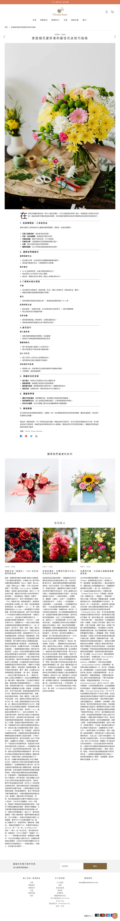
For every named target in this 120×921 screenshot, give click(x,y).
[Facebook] (21, 436)
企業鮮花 (60, 893)
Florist (27, 431)
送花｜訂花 (60, 906)
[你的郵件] (71, 866)
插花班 (60, 890)
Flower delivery (36, 431)
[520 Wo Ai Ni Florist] (22, 545)
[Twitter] (31, 436)
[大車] (112, 11)
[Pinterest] (26, 436)
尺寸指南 (60, 882)
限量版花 (44, 20)
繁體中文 (87, 916)
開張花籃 (75, 20)
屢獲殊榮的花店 (60, 896)
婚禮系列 (55, 20)
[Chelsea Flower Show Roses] (60, 545)
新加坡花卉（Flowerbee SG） (60, 903)
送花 (6, 27)
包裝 (60, 885)
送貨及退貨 (60, 888)
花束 (34, 20)
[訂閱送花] (36, 436)
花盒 (66, 20)
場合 (84, 20)
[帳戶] (106, 11)
